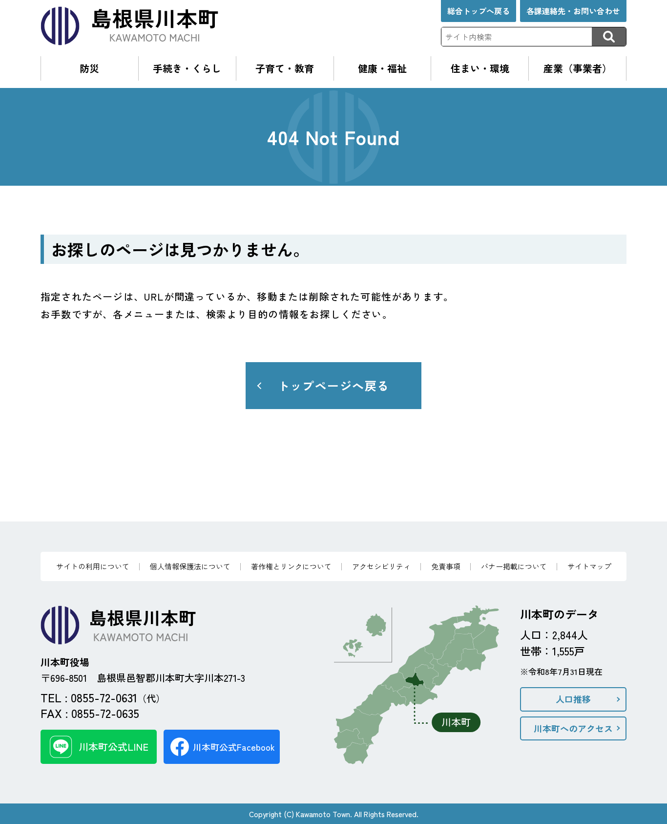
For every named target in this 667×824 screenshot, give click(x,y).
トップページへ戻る (334, 385)
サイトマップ (589, 566)
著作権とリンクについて (291, 566)
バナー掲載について (514, 566)
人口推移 (573, 699)
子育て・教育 (284, 68)
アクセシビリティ (381, 566)
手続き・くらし (187, 68)
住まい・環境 (480, 68)
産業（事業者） (577, 68)
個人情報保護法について (190, 566)
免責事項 (445, 566)
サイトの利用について (92, 566)
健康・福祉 (382, 68)
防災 (89, 68)
